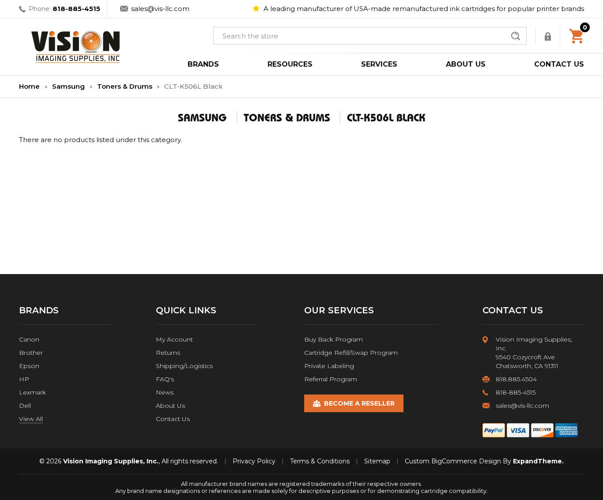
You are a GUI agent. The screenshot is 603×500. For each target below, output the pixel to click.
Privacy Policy (254, 461)
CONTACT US (559, 64)
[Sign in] (549, 36)
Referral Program (330, 379)
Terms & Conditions (320, 461)
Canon (29, 339)
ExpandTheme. (538, 461)
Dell (25, 406)
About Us (170, 406)
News (164, 392)
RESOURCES (290, 64)
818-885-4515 (76, 8)
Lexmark (32, 392)
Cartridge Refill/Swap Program (351, 353)
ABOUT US (466, 64)
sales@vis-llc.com (160, 8)
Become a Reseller (359, 403)
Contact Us (173, 419)
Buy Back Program (333, 339)
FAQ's (165, 379)
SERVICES (379, 64)
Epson (29, 366)
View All (31, 419)
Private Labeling (329, 366)
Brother (31, 353)
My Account (174, 339)
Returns (168, 353)
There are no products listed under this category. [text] (100, 139)
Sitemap (377, 461)
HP (24, 379)
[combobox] (370, 36)
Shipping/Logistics (184, 366)
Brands (203, 64)
